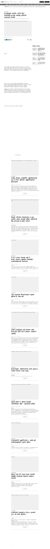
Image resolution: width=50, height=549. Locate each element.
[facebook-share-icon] (7, 40)
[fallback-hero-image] (35, 49)
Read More (25, 193)
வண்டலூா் (17, 447)
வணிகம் (31, 4)
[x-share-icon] (6, 40)
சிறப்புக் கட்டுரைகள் (36, 4)
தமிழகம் (7, 4)
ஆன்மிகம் (28, 4)
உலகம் (13, 4)
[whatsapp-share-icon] (4, 40)
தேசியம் (10, 4)
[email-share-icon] (10, 40)
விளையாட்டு (20, 4)
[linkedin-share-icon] (9, 40)
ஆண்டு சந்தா (42, 4)
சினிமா (16, 4)
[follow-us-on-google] (31, 40)
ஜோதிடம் (24, 4)
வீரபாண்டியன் (14, 267)
